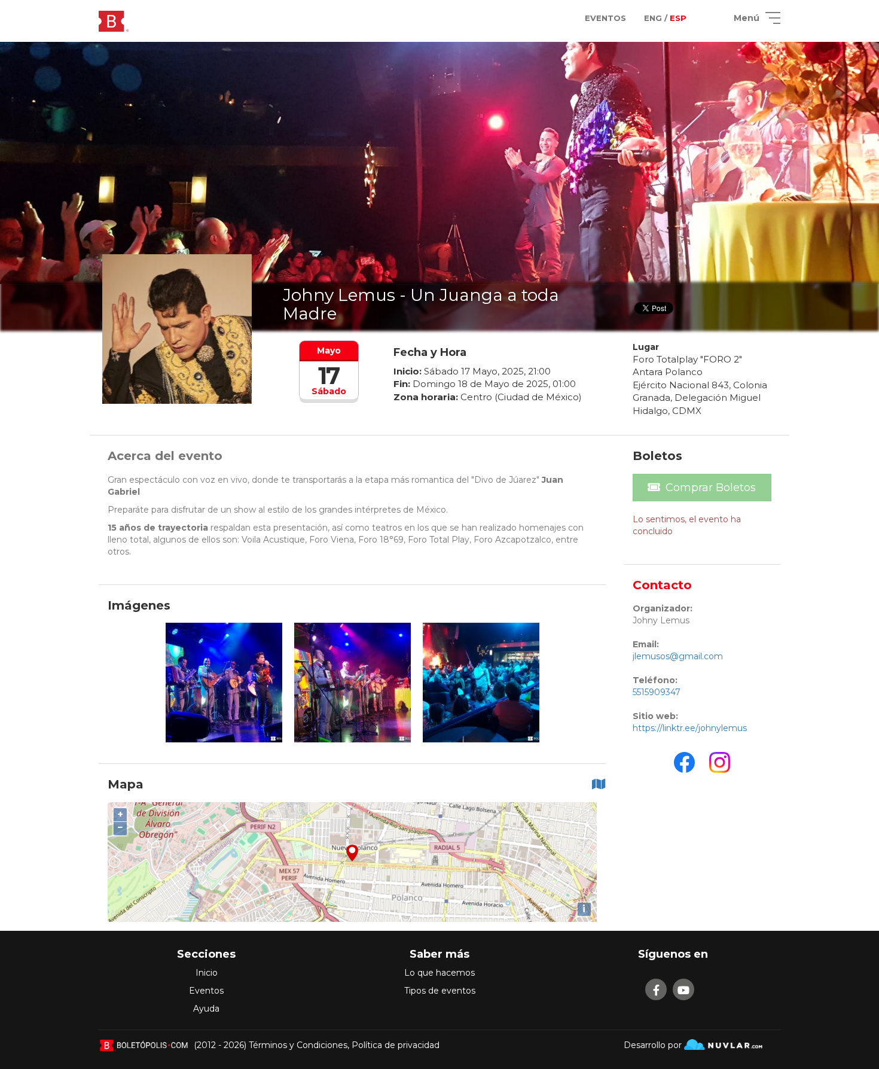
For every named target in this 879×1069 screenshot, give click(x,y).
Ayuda (206, 1008)
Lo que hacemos (439, 972)
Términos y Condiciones (298, 1045)
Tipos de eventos (439, 990)
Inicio (207, 972)
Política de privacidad (395, 1045)
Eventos (206, 990)
